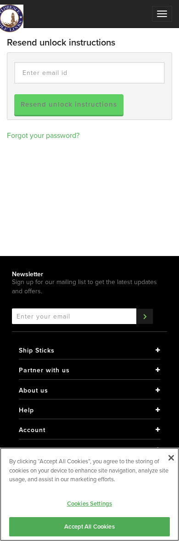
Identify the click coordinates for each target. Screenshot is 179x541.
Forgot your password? (43, 135)
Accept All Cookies (89, 526)
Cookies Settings (89, 503)
